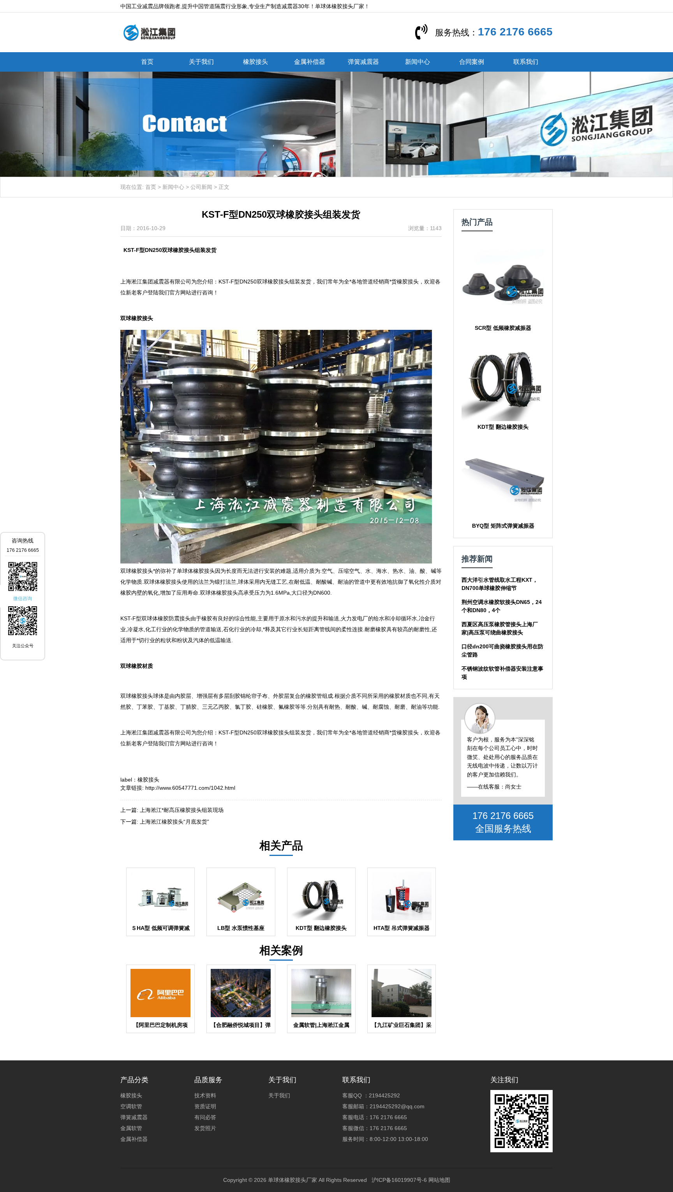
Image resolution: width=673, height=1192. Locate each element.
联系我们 (525, 61)
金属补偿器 (309, 61)
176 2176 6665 (515, 32)
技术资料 (205, 1095)
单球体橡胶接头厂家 (292, 1180)
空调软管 (131, 1106)
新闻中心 (417, 61)
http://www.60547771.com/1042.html (190, 788)
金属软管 (131, 1128)
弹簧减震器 (363, 61)
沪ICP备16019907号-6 (399, 1180)
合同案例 (471, 61)
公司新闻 (201, 187)
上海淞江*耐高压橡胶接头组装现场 (182, 810)
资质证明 (205, 1106)
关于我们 (201, 61)
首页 (147, 61)
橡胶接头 (255, 61)
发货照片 (205, 1128)
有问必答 (205, 1117)
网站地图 (439, 1180)
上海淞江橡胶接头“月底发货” (174, 822)
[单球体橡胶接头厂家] (149, 31)
